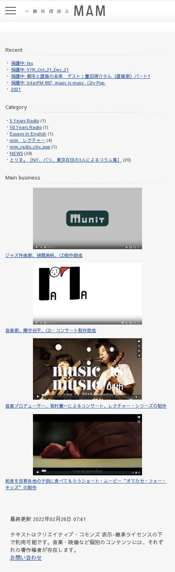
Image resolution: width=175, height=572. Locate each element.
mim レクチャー (27, 140)
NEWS (16, 153)
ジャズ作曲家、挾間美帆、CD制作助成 (44, 255)
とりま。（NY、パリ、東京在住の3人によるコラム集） (66, 160)
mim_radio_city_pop (30, 147)
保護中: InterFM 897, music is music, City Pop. (58, 83)
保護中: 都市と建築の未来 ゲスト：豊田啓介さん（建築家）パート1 (80, 76)
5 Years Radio (24, 121)
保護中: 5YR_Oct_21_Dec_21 (40, 70)
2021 (16, 89)
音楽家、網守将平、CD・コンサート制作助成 (50, 330)
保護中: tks (22, 63)
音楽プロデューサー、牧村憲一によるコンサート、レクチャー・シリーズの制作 (85, 405)
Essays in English (28, 134)
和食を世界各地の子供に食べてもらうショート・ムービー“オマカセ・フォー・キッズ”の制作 (85, 484)
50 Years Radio (26, 127)
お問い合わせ (26, 557)
